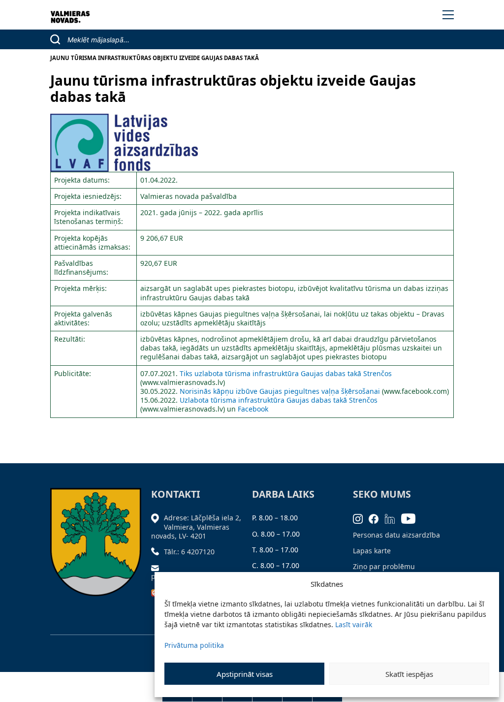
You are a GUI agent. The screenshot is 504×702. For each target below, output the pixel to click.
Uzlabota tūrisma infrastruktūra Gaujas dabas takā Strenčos (279, 400)
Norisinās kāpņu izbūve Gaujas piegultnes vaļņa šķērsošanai (280, 391)
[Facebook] (377, 517)
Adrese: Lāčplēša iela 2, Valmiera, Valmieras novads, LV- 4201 (196, 526)
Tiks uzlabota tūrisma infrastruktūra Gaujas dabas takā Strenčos (286, 373)
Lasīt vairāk (353, 624)
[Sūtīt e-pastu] (157, 567)
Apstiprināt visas (245, 674)
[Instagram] (361, 517)
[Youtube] (411, 517)
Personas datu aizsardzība (396, 535)
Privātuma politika (194, 645)
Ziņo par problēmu (384, 566)
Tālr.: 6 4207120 (189, 551)
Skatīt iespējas (409, 674)
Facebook (253, 409)
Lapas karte (372, 550)
